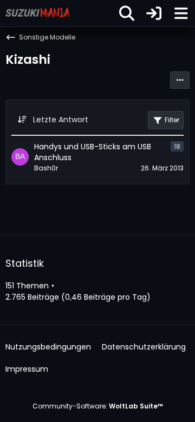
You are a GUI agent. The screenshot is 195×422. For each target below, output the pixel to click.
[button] (180, 80)
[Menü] (181, 13)
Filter (172, 119)
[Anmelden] (154, 13)
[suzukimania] (38, 13)
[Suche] (127, 13)
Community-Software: (97, 406)
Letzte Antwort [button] (60, 119)
